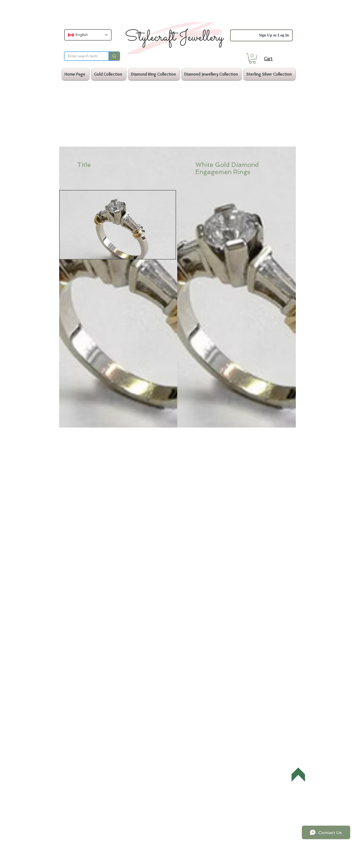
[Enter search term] (114, 56)
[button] (252, 58)
